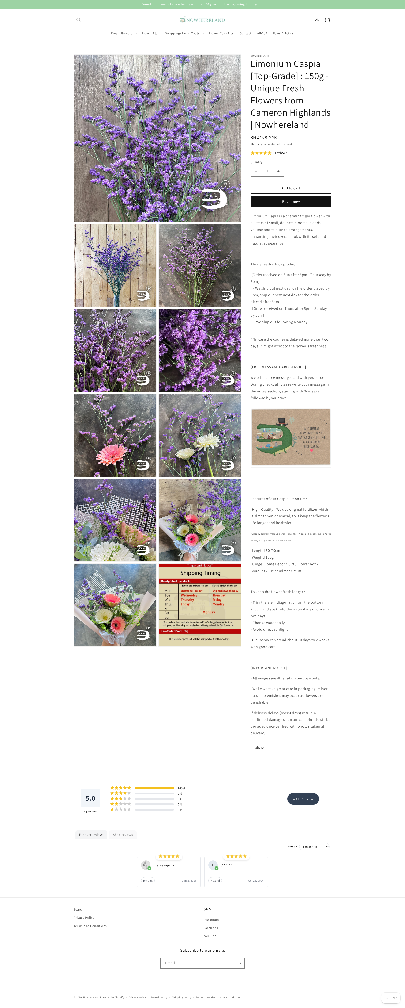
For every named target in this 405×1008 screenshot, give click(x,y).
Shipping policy (181, 997)
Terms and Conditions (90, 926)
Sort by (292, 846)
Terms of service (206, 997)
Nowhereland (91, 997)
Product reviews (91, 834)
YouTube (209, 936)
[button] (79, 20)
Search (79, 909)
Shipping (256, 144)
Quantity (256, 162)
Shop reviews (123, 834)
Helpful (148, 880)
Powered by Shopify (112, 997)
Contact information (233, 997)
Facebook (210, 928)
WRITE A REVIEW (303, 799)
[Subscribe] (239, 963)
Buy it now (291, 201)
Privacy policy (137, 997)
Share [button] (259, 747)
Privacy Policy (84, 918)
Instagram (211, 920)
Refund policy (159, 997)
